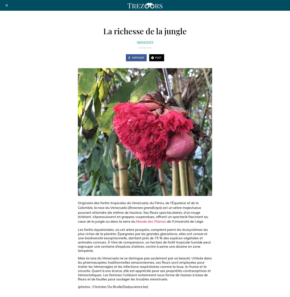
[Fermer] (7, 5)
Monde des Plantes (151, 221)
